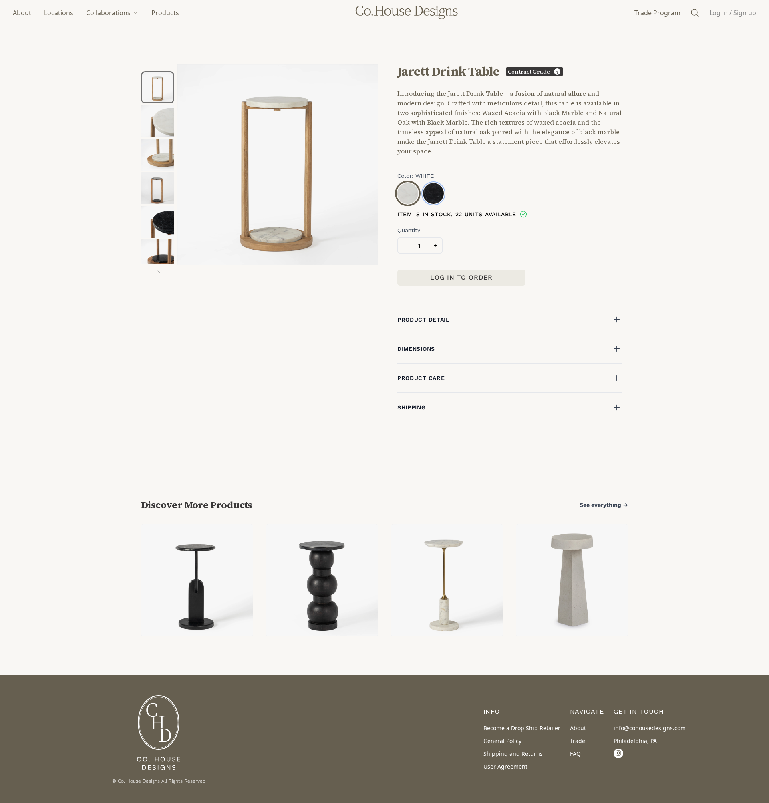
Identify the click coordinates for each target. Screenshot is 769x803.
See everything (604, 505)
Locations (58, 12)
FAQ (575, 753)
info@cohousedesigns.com (650, 728)
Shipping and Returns (513, 753)
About (22, 12)
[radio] (408, 193)
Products (165, 12)
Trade (577, 741)
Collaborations (108, 12)
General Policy (502, 741)
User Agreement (505, 766)
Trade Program (657, 13)
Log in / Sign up (732, 13)
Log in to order (461, 277)
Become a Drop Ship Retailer (521, 728)
